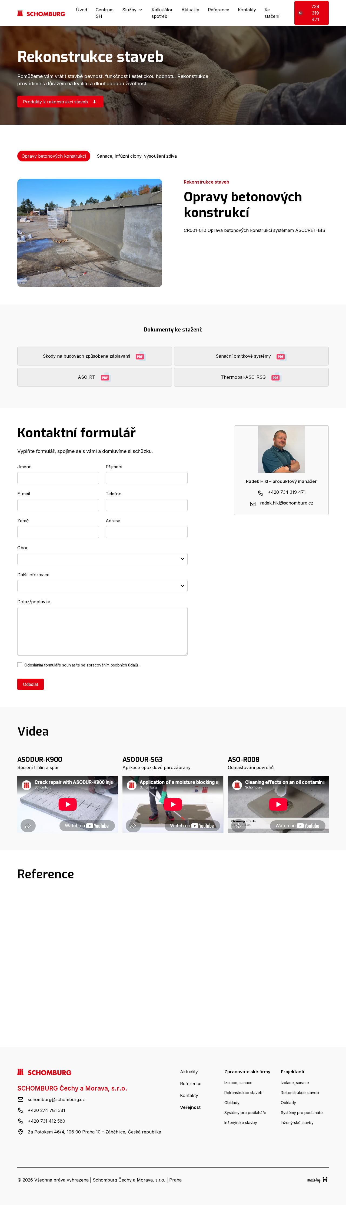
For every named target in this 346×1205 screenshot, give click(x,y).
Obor (22, 547)
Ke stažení (272, 13)
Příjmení (114, 466)
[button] (132, 9)
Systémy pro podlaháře (245, 1112)
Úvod (81, 9)
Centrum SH (105, 13)
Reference (218, 9)
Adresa (113, 520)
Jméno (24, 466)
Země (23, 520)
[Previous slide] (166, 1023)
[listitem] (66, 952)
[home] (41, 13)
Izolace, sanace (238, 1082)
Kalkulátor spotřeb (162, 13)
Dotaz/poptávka (33, 601)
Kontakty (247, 9)
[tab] (53, 156)
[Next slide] (180, 1023)
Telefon (113, 493)
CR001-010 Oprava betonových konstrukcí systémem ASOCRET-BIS (254, 230)
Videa (33, 731)
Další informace (33, 574)
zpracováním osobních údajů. (112, 665)
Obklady (231, 1102)
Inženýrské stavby (240, 1122)
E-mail (23, 493)
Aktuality (190, 9)
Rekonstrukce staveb (243, 1092)
